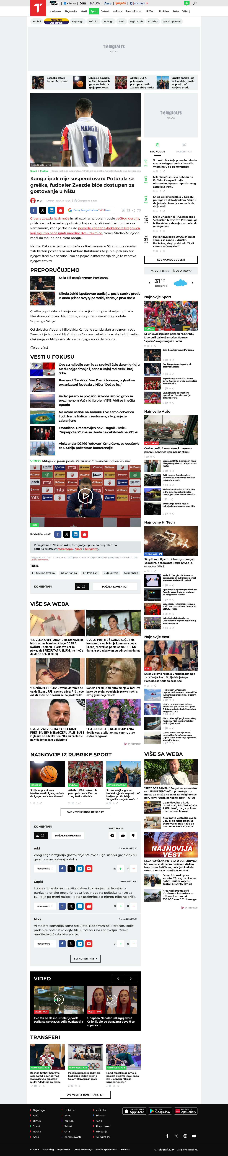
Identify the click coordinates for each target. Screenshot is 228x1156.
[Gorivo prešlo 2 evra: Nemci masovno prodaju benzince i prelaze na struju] (171, 430)
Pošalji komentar (115, 586)
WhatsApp (65, 549)
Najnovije (157, 297)
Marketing (48, 1149)
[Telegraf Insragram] (185, 1136)
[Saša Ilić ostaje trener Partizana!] (38, 82)
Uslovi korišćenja (39, 559)
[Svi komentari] (112, 835)
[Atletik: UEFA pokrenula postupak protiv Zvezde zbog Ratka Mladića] (121, 82)
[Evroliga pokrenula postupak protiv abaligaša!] (152, 369)
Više (185, 11)
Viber (78, 549)
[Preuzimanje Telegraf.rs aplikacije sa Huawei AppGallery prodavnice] (186, 1111)
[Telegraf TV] (194, 1136)
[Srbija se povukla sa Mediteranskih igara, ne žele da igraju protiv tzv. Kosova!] (79, 82)
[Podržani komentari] (122, 835)
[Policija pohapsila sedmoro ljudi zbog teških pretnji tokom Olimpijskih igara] (85, 1057)
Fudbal (44, 171)
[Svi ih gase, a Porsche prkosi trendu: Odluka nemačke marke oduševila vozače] (152, 480)
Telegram (91, 549)
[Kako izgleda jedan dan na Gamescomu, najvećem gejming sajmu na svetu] (152, 623)
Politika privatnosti (106, 1149)
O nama (34, 1149)
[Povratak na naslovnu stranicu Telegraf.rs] (38, 8)
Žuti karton (111, 573)
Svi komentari (85, 958)
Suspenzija (131, 573)
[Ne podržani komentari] (133, 835)
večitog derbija (127, 218)
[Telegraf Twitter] (176, 1136)
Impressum (63, 1149)
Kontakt (125, 1149)
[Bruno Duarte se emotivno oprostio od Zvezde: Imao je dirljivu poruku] (152, 398)
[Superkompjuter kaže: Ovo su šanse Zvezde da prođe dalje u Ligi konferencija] (152, 383)
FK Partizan (90, 573)
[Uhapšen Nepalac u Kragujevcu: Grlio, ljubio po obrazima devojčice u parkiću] (112, 1000)
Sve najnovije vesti (171, 259)
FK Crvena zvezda (43, 573)
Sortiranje (116, 828)
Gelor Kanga (69, 573)
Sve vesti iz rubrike (85, 812)
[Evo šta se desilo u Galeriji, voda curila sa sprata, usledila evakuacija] (59, 1000)
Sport (33, 171)
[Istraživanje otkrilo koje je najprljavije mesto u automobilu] (152, 508)
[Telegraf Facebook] (167, 1136)
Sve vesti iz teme (85, 1094)
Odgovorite (44, 868)
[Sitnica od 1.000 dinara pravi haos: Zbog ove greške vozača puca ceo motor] (152, 466)
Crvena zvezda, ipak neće (49, 218)
